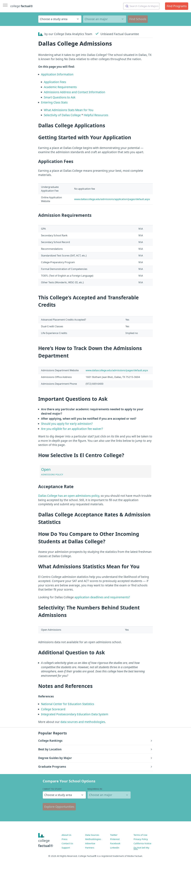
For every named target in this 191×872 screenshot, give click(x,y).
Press (64, 839)
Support (66, 847)
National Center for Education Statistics (67, 704)
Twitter (113, 834)
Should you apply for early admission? (67, 424)
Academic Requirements (60, 87)
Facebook (115, 843)
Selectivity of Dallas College (62, 115)
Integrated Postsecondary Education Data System (74, 714)
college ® (21, 6)
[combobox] (141, 6)
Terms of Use (140, 834)
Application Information (57, 74)
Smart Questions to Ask (59, 97)
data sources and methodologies (82, 722)
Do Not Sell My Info (141, 848)
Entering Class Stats (54, 102)
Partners (89, 847)
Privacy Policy (141, 839)
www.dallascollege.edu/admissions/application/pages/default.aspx (112, 199)
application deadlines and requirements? (102, 597)
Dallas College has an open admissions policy (68, 496)
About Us (66, 834)
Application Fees (55, 82)
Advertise (90, 843)
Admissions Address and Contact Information (74, 92)
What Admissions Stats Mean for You (68, 110)
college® (45, 843)
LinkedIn (114, 847)
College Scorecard (53, 709)
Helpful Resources (96, 115)
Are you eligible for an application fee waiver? (72, 429)
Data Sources (92, 834)
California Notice (142, 843)
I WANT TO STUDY (52, 788)
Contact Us (67, 843)
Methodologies (93, 839)
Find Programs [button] (177, 6)
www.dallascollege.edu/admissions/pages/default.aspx (117, 370)
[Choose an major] (104, 19)
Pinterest (115, 839)
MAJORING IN (94, 788)
